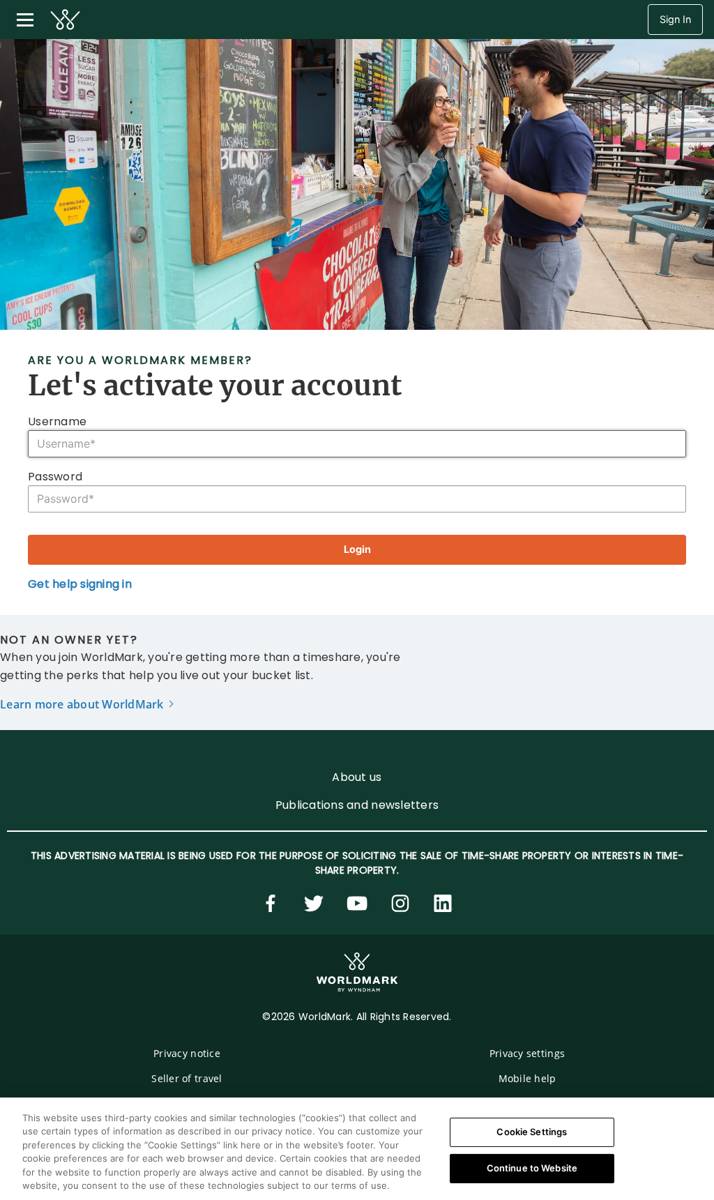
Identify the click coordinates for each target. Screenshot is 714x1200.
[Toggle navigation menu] (25, 19)
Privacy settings (527, 1053)
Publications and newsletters (357, 805)
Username (58, 421)
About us (356, 777)
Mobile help (527, 1078)
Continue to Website (532, 1168)
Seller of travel (186, 1078)
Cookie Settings (531, 1131)
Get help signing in (80, 584)
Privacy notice (186, 1053)
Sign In (675, 19)
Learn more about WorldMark (82, 704)
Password (56, 477)
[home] (65, 19)
